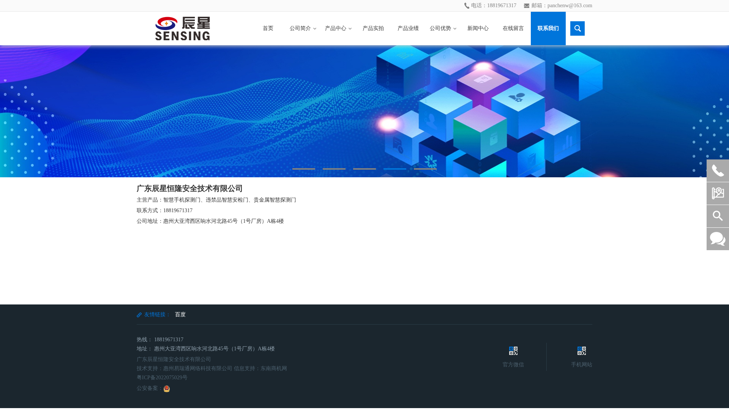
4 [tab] (394, 169)
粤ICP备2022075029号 (162, 377)
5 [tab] (425, 169)
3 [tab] (364, 169)
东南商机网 (273, 368)
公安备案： (150, 388)
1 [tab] (303, 169)
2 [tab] (334, 169)
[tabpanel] (364, 111)
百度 (180, 314)
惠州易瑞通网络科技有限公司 (197, 368)
